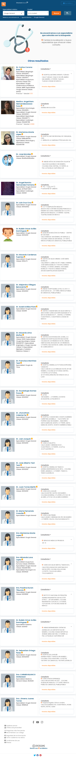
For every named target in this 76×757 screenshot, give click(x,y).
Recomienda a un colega (15, 733)
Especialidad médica (10, 9)
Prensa (8, 742)
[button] (67, 13)
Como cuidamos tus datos (15, 738)
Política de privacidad (13, 728)
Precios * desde (22, 93)
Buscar (56, 13)
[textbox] (37, 13)
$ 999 (32, 124)
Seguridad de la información (16, 736)
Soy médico (68, 3)
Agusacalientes (27, 17)
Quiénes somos (11, 726)
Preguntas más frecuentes (15, 731)
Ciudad (29, 9)
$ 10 (31, 93)
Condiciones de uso (13, 741)
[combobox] (13, 12)
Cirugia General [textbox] (13, 13)
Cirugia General (39, 17)
